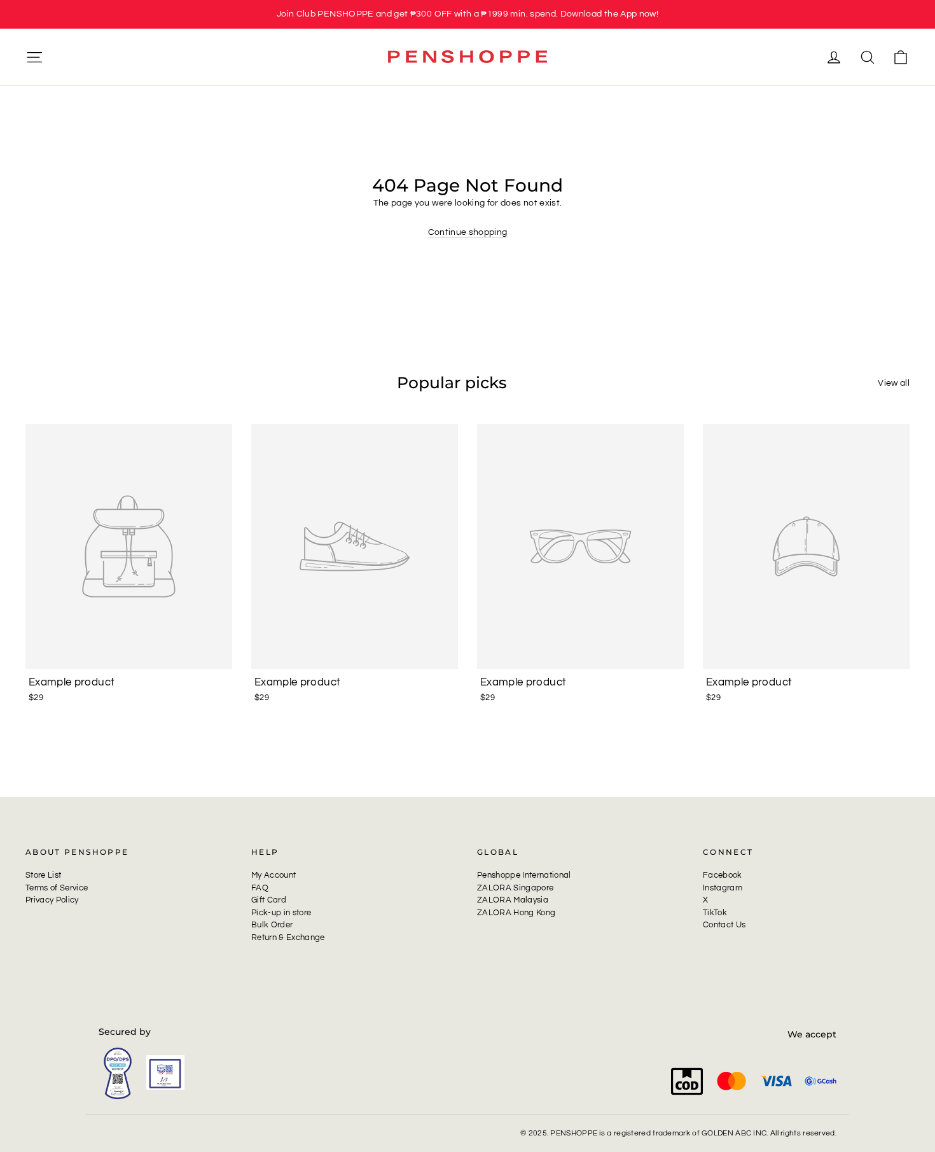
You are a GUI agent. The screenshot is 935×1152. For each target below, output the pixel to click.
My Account (273, 875)
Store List (43, 875)
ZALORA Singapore (515, 887)
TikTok (715, 912)
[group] (467, 14)
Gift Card (268, 900)
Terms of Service (56, 887)
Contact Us (724, 924)
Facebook (722, 875)
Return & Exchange (288, 937)
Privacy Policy (52, 900)
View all (894, 383)
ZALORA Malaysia (512, 900)
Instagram (722, 887)
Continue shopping (468, 232)
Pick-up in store (281, 912)
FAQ (259, 887)
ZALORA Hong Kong (516, 912)
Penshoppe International (524, 875)
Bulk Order (272, 924)
